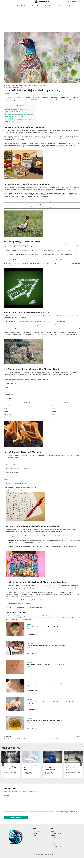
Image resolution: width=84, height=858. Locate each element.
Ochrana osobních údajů (47, 854)
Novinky (35, 833)
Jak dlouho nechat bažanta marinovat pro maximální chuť (18, 114)
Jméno (6, 813)
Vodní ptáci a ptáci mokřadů (55, 843)
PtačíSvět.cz (7, 93)
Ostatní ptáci (54, 835)
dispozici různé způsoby (20, 245)
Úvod (13, 5)
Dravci (52, 831)
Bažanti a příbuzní (8, 87)
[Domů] (4, 85)
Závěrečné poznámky (9, 121)
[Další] (81, 764)
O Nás (69, 1)
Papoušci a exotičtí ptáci (56, 838)
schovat (21, 105)
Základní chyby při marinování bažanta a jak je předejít (17, 118)
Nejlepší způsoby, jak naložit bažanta (13, 111)
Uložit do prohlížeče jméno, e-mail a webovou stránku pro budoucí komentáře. (67, 812)
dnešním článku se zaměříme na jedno (15, 97)
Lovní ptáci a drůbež (18, 87)
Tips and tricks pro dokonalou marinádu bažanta (16, 113)
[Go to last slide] (3, 764)
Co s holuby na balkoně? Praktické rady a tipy (73, 767)
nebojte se (34, 99)
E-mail (32, 813)
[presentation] (10, 757)
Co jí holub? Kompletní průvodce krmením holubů (67, 738)
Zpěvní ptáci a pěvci (56, 846)
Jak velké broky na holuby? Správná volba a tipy (10, 767)
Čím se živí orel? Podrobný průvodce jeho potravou (17, 738)
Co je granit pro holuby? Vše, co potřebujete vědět (50, 767)
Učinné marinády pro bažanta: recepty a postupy (16, 109)
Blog (18, 5)
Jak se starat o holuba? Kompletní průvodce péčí (31, 767)
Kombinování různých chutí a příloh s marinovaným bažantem (19, 119)
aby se (21, 138)
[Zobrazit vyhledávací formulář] (79, 1)
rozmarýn (37, 254)
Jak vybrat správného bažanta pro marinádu (15, 108)
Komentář (7, 795)
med (29, 250)
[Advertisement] (42, 17)
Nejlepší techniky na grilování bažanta (13, 116)
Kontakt (74, 1)
